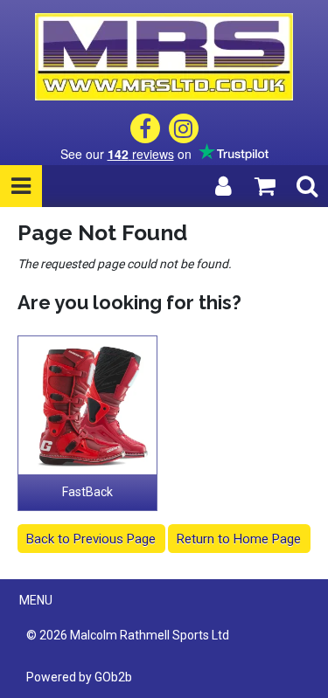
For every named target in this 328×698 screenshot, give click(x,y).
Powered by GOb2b (79, 677)
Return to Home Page (239, 539)
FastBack (87, 492)
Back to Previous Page (91, 539)
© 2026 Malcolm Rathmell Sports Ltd (127, 635)
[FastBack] (87, 405)
